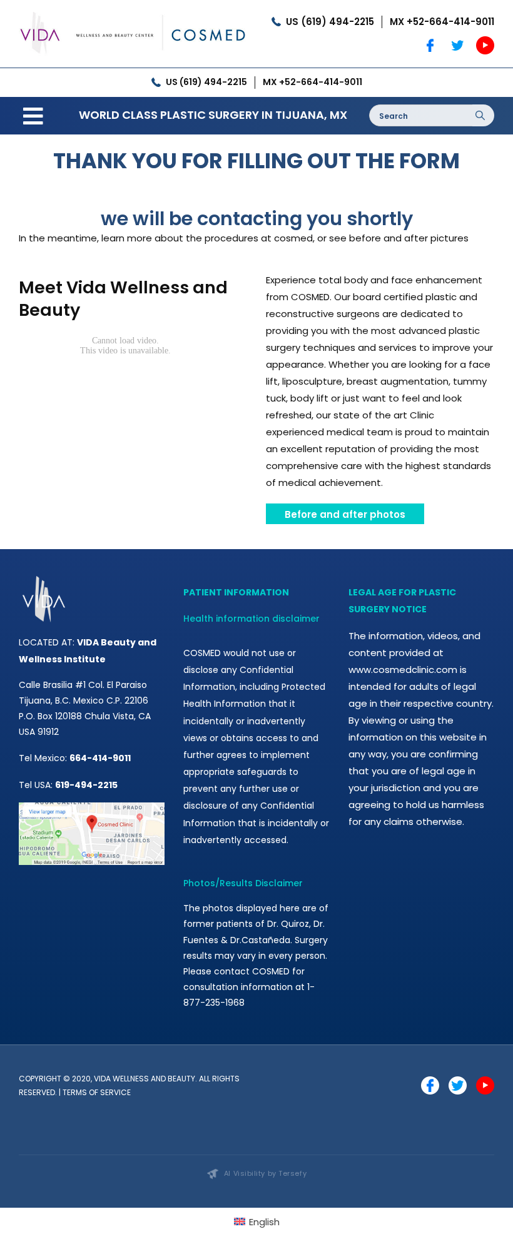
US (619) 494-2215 (330, 21)
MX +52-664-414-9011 (442, 21)
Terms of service (97, 1092)
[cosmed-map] (92, 807)
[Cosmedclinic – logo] (133, 11)
